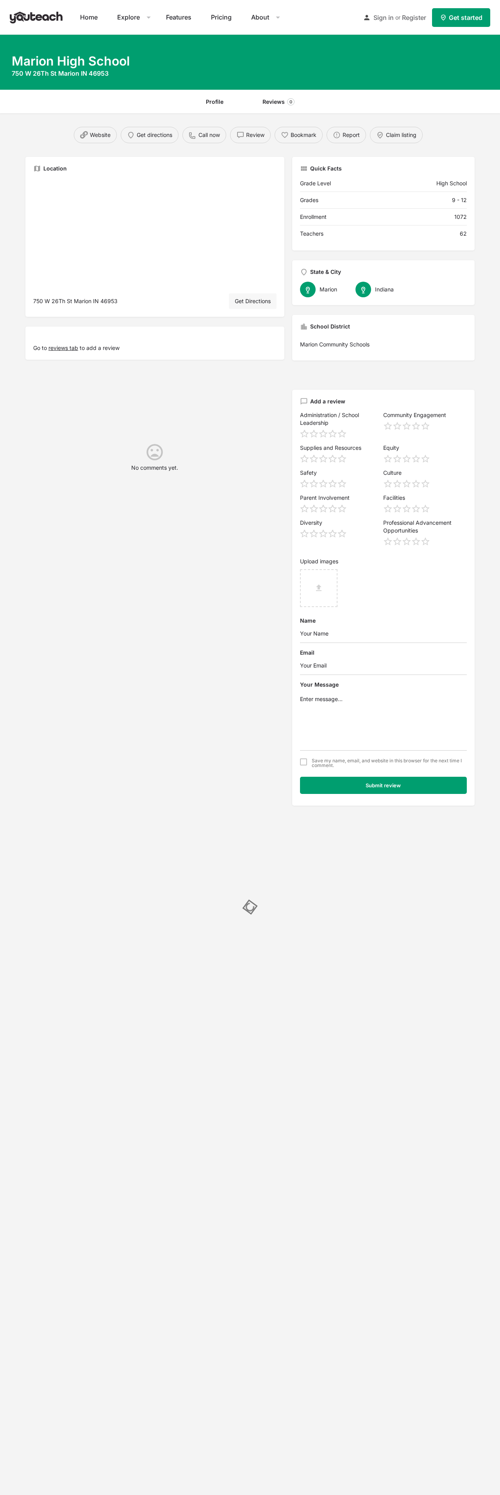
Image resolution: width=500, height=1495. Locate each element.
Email (307, 652)
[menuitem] (89, 17)
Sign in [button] (383, 17)
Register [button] (414, 17)
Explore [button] (128, 17)
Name (308, 620)
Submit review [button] (383, 785)
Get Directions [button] (253, 301)
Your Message (319, 684)
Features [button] (178, 17)
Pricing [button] (221, 17)
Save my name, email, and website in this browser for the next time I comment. (387, 763)
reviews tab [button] (63, 347)
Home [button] (89, 17)
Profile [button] (214, 101)
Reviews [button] (277, 101)
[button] (37, 16)
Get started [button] (465, 17)
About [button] (260, 17)
